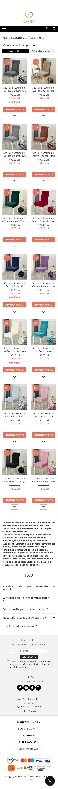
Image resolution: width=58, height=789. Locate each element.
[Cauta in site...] (54, 29)
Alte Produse (28, 742)
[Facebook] (20, 688)
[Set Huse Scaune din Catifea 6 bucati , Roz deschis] (43, 462)
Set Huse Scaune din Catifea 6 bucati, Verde (14, 219)
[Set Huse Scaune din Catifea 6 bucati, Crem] (14, 332)
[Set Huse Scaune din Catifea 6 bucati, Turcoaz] (43, 332)
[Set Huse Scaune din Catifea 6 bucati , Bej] (43, 71)
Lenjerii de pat (27, 728)
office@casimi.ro (30, 711)
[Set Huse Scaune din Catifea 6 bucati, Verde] (14, 202)
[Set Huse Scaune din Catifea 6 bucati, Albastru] (14, 267)
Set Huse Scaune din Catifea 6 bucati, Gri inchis (14, 89)
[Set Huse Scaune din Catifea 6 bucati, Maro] (43, 137)
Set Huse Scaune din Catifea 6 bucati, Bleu (14, 415)
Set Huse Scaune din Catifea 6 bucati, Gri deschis (14, 154)
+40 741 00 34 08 (30, 706)
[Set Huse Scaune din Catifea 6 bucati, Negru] (14, 462)
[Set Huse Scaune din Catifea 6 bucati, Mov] (43, 267)
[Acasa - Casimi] (29, 17)
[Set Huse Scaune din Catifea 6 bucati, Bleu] (14, 397)
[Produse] (4, 29)
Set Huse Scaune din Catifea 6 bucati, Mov (43, 285)
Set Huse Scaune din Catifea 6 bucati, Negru (14, 480)
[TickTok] (32, 688)
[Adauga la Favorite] (14, 116)
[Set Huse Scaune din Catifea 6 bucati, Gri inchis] (14, 71)
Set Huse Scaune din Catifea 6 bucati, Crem (15, 350)
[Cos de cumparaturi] (46, 29)
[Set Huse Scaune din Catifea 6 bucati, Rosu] (43, 202)
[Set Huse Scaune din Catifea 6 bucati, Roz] (43, 397)
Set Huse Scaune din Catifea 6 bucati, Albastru (14, 285)
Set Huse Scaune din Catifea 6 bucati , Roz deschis (43, 480)
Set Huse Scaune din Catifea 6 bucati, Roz (43, 415)
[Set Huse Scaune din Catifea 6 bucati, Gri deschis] (14, 137)
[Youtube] (26, 688)
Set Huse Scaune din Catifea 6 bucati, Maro (43, 154)
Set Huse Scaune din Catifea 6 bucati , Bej (43, 89)
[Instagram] (38, 688)
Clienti (28, 735)
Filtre (17, 50)
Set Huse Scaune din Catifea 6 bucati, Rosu (43, 219)
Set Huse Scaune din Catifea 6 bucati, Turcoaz (43, 350)
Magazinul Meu (27, 722)
